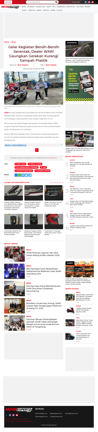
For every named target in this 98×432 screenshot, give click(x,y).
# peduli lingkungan (23, 171)
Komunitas (70, 7)
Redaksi (24, 419)
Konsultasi (40, 7)
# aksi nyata (20, 164)
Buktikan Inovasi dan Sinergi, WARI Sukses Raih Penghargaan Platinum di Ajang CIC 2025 (44, 305)
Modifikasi (61, 7)
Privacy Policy (16, 419)
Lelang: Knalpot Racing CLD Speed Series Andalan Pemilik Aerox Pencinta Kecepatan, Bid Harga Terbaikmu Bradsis (13, 205)
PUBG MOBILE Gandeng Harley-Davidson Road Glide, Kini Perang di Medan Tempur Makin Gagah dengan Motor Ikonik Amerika (78, 281)
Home (6, 42)
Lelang (59, 10)
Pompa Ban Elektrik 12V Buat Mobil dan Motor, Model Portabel (12, 232)
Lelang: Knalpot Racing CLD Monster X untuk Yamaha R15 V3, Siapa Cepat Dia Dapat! (32, 204)
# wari (43, 167)
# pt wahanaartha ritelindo (26, 167)
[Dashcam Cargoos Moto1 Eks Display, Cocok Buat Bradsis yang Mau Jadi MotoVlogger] (33, 219)
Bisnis (39, 10)
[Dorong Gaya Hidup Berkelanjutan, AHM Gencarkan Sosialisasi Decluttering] (14, 288)
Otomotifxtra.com (41, 413)
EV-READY (31, 7)
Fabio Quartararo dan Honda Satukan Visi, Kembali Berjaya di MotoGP (81, 164)
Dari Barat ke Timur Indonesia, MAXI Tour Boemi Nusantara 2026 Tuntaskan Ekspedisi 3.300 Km (81, 190)
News (24, 7)
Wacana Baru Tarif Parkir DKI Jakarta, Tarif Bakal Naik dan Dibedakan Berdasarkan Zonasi (84, 297)
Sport (24, 10)
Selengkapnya (55, 182)
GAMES (52, 10)
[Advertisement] (49, 24)
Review (87, 7)
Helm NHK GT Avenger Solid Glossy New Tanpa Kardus (53, 232)
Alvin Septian (22, 65)
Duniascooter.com (56, 416)
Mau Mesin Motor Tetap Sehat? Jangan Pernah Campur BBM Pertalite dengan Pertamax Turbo (81, 215)
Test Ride (80, 7)
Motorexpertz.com (41, 416)
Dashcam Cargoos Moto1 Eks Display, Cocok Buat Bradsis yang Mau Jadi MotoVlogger (33, 233)
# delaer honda (35, 164)
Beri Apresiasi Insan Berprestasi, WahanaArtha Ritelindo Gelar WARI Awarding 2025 (43, 271)
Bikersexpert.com (56, 413)
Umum (48, 7)
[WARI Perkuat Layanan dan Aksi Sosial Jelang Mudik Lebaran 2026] (14, 254)
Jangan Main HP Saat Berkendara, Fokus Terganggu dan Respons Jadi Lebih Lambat (79, 150)
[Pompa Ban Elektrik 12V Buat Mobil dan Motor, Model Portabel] (13, 219)
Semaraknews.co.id (71, 413)
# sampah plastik (42, 171)
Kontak (7, 419)
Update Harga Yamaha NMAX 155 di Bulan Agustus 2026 (81, 226)
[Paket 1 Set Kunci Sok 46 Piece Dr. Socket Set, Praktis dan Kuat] (54, 190)
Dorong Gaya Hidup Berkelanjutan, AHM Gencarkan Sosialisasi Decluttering (43, 288)
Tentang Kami (10, 421)
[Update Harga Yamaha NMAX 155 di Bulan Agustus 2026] (70, 310)
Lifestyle (31, 10)
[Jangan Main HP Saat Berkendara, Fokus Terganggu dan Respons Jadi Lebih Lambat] (79, 139)
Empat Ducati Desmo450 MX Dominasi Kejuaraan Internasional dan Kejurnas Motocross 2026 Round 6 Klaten (81, 177)
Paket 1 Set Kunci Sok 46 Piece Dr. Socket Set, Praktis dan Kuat (53, 204)
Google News (52, 158)
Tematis (46, 10)
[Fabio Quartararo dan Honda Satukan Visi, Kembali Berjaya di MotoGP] (70, 336)
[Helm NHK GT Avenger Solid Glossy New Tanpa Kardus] (54, 219)
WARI (6, 113)
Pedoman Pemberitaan (24, 421)
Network (8, 2)
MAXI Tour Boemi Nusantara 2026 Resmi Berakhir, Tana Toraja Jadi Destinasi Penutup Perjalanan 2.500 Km (79, 60)
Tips (53, 7)
